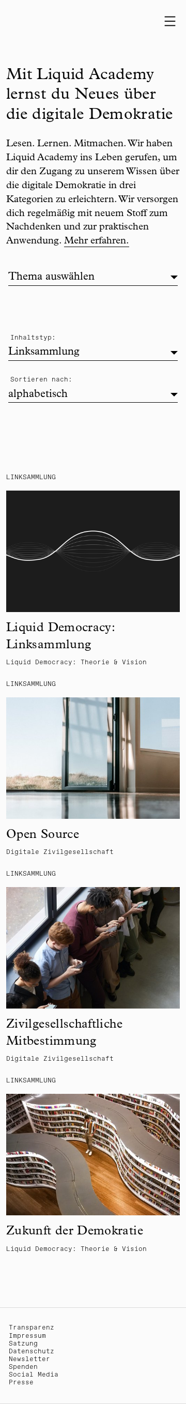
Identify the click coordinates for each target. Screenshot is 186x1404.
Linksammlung (44, 352)
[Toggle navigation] (170, 21)
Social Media (33, 1374)
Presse (21, 1382)
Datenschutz (31, 1351)
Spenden (23, 1367)
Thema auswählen (51, 277)
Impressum (27, 1336)
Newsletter (29, 1359)
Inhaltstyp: (33, 337)
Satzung (23, 1343)
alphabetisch (38, 394)
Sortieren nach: (41, 379)
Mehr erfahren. (96, 242)
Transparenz (31, 1327)
